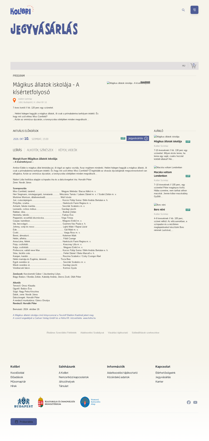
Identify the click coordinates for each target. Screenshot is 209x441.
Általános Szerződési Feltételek (62, 332)
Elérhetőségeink (165, 372)
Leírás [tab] (17, 150)
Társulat (63, 386)
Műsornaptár (18, 381)
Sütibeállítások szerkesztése (145, 332)
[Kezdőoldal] (22, 10)
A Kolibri (63, 372)
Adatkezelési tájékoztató (122, 372)
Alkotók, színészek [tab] (40, 150)
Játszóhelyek (67, 381)
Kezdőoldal (17, 372)
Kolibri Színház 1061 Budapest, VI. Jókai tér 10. (32, 100)
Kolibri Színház (161, 146)
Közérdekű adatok (118, 377)
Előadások (16, 377)
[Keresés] (183, 10)
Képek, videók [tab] (67, 150)
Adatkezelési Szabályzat (92, 332)
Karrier (159, 381)
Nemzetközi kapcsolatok (74, 377)
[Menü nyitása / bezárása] (194, 10)
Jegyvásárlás (136, 138)
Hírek (13, 386)
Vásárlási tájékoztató (118, 332)
